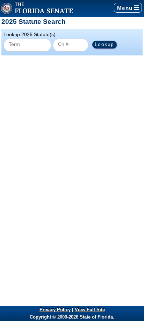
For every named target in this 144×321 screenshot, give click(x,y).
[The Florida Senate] (37, 8)
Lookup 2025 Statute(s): (30, 34)
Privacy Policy (55, 309)
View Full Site (90, 309)
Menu (125, 8)
